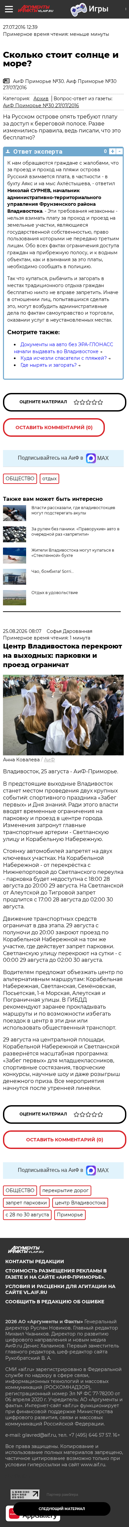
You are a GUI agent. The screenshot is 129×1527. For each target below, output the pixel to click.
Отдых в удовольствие (54, 592)
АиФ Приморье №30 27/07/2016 (41, 106)
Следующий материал (62, 1509)
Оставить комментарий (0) (54, 427)
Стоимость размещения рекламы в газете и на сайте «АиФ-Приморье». (56, 1274)
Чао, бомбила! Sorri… (52, 571)
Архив (41, 99)
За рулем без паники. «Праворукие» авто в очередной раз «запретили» (75, 531)
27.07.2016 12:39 (20, 27)
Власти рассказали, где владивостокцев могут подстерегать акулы (73, 510)
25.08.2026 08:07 (22, 631)
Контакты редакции (34, 1261)
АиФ (49, 760)
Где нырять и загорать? (49, 365)
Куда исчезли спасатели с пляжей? (64, 358)
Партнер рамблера (62, 1494)
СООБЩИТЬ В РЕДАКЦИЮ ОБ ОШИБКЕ (54, 1302)
